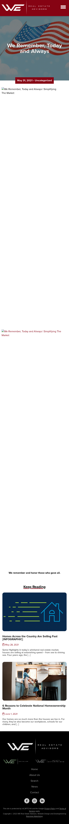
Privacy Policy (50, 808)
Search (34, 781)
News (34, 786)
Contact (34, 792)
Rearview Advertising (34, 816)
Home (34, 769)
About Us (34, 775)
